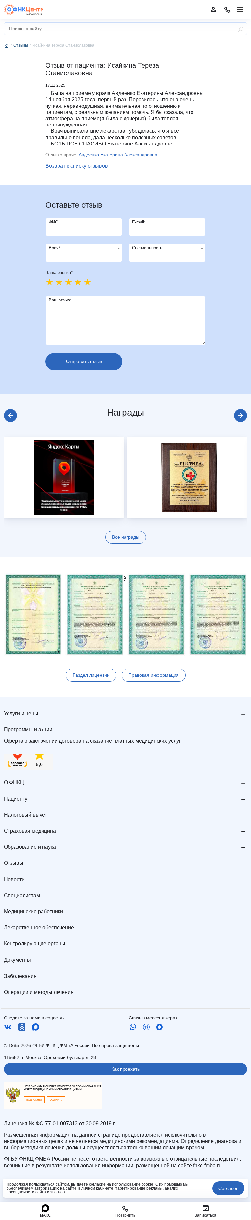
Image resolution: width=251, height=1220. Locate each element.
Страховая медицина (30, 831)
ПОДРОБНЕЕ (34, 1099)
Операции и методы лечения (39, 992)
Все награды (125, 537)
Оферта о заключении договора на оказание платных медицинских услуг (92, 741)
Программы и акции (28, 729)
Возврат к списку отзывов (76, 166)
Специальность (147, 247)
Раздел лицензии (91, 675)
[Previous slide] (10, 415)
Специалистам (22, 895)
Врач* (54, 247)
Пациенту (15, 799)
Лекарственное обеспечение (39, 927)
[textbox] (84, 248)
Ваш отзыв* (60, 300)
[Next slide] (240, 415)
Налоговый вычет (25, 815)
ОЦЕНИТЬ (56, 1099)
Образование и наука (30, 847)
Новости (14, 879)
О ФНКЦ (14, 782)
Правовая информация (153, 675)
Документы (17, 960)
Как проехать (125, 1069)
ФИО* (54, 222)
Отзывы (13, 863)
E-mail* (139, 222)
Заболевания (20, 976)
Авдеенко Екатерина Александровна (118, 154)
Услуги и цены (21, 713)
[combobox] (83, 253)
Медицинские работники (33, 911)
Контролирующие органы (34, 943)
